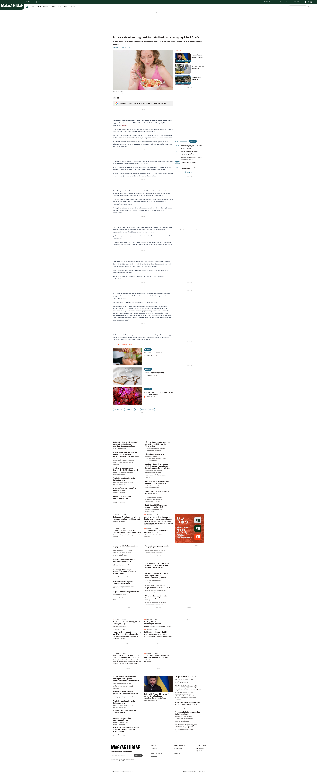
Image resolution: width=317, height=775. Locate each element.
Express (123, 125)
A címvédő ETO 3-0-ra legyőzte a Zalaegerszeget (190, 167)
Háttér (53, 6)
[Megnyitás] (27, 6)
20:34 (177, 151)
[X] (311, 2)
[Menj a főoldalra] (12, 5)
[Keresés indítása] (305, 6)
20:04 (177, 162)
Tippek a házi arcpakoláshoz (156, 353)
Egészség (148, 369)
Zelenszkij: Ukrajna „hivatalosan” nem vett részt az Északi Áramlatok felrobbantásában (197, 57)
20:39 (177, 145)
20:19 (177, 158)
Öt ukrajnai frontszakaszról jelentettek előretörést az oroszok (196, 79)
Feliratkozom (138, 755)
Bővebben (189, 172)
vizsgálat (151, 409)
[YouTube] (308, 2)
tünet (136, 409)
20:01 (177, 167)
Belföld (32, 6)
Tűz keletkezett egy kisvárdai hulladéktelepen (189, 163)
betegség (129, 409)
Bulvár (73, 6)
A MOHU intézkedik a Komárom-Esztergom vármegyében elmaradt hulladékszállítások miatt (198, 69)
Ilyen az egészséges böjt (154, 373)
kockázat (143, 409)
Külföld (38, 6)
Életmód (66, 6)
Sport (59, 6)
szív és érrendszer (119, 409)
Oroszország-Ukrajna (184, 60)
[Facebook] (305, 2)
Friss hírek (31, 2)
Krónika (180, 71)
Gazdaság (46, 6)
